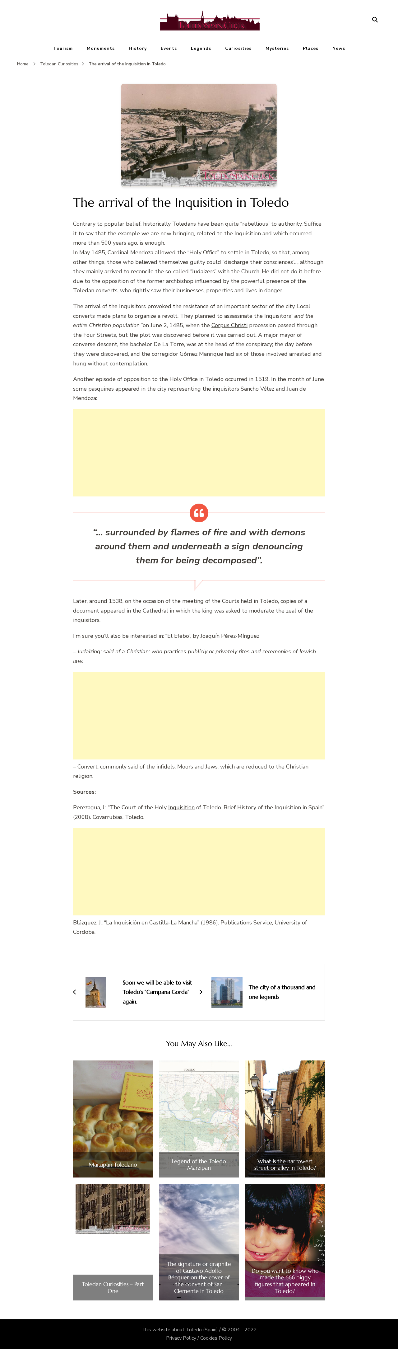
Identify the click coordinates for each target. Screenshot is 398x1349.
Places (310, 48)
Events (169, 48)
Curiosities (238, 48)
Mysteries (277, 48)
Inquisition (181, 807)
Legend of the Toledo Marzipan (199, 1164)
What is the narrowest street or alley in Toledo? (285, 1164)
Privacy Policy (181, 1338)
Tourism (63, 48)
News (338, 48)
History (138, 48)
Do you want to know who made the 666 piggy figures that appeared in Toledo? (285, 1280)
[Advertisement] (199, 452)
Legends (201, 48)
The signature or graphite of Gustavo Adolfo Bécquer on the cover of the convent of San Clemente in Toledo (199, 1277)
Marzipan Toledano (113, 1164)
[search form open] (375, 20)
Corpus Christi (229, 325)
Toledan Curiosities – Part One (113, 1287)
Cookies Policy (216, 1338)
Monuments (101, 48)
